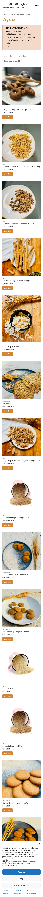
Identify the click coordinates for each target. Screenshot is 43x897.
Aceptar (21, 872)
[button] (39, 843)
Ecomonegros (15, 4)
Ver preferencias (21, 885)
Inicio (4, 14)
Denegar (21, 879)
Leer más (7, 117)
